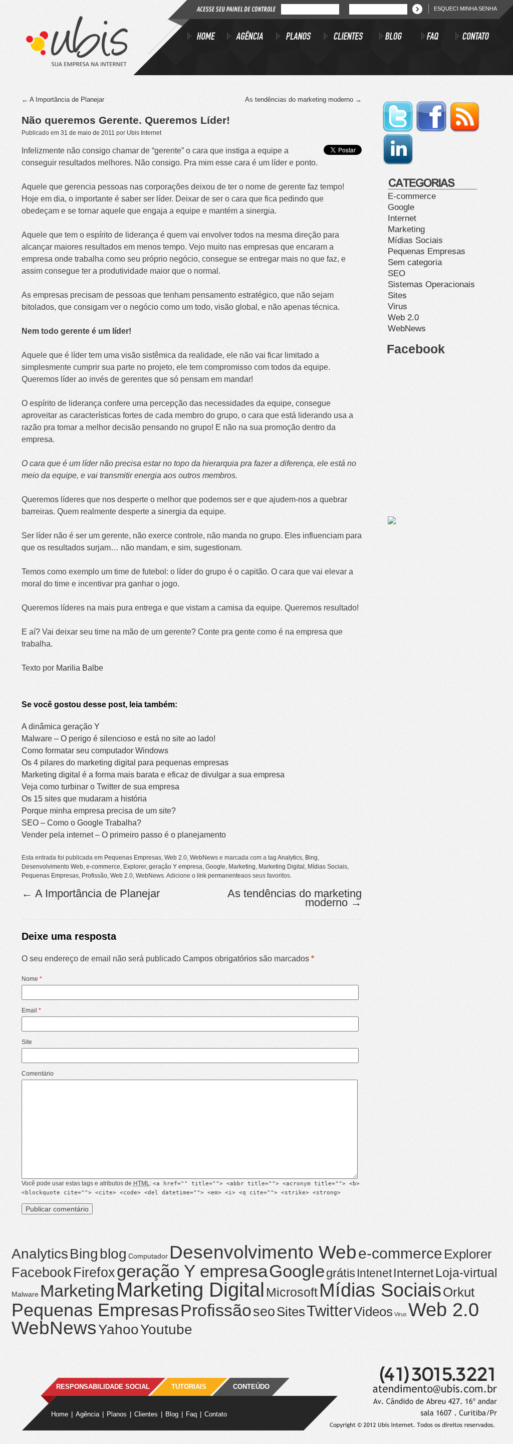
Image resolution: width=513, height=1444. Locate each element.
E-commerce (412, 196)
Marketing (241, 866)
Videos (373, 1312)
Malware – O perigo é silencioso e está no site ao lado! (118, 738)
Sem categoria (415, 262)
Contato (215, 1414)
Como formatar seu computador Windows (95, 750)
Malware (25, 1294)
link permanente (219, 875)
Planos (117, 1414)
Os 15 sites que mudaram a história (84, 798)
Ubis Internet (144, 132)
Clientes (146, 1414)
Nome (32, 978)
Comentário (38, 1073)
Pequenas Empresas (132, 857)
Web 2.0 (175, 857)
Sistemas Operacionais (431, 284)
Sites (397, 295)
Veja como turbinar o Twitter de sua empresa (100, 786)
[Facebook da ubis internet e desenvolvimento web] (432, 131)
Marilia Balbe (79, 668)
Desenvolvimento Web (52, 866)
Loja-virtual (466, 1273)
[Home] (207, 38)
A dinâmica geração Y (61, 726)
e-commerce (103, 866)
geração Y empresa (175, 866)
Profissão (94, 875)
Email (31, 1010)
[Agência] (251, 38)
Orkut (458, 1292)
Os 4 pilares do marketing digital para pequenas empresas (125, 762)
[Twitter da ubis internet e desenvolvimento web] (398, 131)
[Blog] (400, 38)
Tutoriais (188, 1386)
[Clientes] (351, 38)
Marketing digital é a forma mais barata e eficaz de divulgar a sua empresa (153, 774)
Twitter (329, 1311)
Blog (171, 1414)
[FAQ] (438, 38)
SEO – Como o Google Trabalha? (81, 822)
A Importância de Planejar (63, 99)
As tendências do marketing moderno (303, 99)
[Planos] (300, 38)
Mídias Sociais (327, 866)
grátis (340, 1273)
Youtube (166, 1329)
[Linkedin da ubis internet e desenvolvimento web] (398, 163)
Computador (148, 1256)
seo (264, 1311)
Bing (311, 857)
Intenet (374, 1273)
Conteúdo (251, 1386)
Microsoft (292, 1292)
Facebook (42, 1272)
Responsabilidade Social (103, 1386)
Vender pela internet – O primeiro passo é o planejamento (124, 835)
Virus (397, 306)
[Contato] (472, 38)
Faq (191, 1414)
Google (215, 866)
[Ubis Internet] (77, 63)
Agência (87, 1414)
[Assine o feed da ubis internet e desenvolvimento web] (465, 131)
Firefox (94, 1272)
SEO (396, 273)
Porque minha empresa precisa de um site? (99, 810)
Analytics (290, 857)
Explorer (134, 866)
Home (59, 1414)
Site (27, 1042)
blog (113, 1254)
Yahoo (118, 1329)
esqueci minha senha (465, 9)
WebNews (204, 857)
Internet (402, 218)
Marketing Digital (282, 866)
